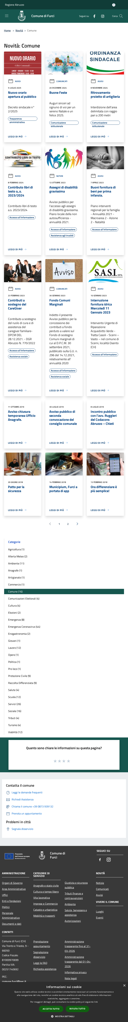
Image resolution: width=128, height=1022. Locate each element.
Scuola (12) (14, 697)
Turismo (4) (14, 725)
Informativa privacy (76, 972)
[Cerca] (121, 16)
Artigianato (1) (16, 577)
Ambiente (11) (16, 563)
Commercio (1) (16, 584)
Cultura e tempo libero (46, 892)
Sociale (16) (14, 711)
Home (7, 30)
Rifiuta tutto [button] (77, 1008)
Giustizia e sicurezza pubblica (76, 885)
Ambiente (70, 904)
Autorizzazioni (73, 921)
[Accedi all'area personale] (113, 5)
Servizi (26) (14, 704)
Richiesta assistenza (44, 969)
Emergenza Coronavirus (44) (24, 627)
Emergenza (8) (16, 620)
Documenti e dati (11, 924)
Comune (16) (15, 591)
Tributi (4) (13, 718)
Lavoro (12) (14, 648)
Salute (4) (13, 690)
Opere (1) (13, 655)
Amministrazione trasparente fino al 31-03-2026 (77, 946)
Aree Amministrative (14, 889)
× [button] (124, 985)
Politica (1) (14, 662)
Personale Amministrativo (11, 915)
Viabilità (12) (15, 732)
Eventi (99, 918)
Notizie (59, 176)
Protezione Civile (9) (19, 676)
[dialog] (64, 1002)
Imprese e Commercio (45, 904)
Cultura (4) (14, 606)
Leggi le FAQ (40, 963)
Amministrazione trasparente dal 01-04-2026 (78, 961)
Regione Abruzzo (14, 5)
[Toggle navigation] (7, 16)
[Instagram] (101, 16)
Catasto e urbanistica (45, 910)
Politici (6, 907)
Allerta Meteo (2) (17, 556)
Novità (19, 30)
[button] (64, 1016)
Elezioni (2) (14, 613)
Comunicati (61, 81)
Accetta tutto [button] (51, 1008)
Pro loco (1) (14, 669)
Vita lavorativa (41, 898)
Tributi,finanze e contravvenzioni (74, 895)
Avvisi (18, 81)
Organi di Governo (12, 883)
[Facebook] (93, 16)
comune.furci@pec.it (14, 981)
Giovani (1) (14, 641)
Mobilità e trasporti (44, 916)
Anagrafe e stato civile (46, 886)
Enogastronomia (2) (19, 634)
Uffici (5, 895)
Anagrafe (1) (15, 570)
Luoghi (100, 912)
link (96, 1001)
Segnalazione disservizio (40, 954)
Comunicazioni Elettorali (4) (23, 599)
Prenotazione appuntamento (41, 943)
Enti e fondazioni (11, 901)
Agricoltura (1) (16, 549)
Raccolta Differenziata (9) (22, 683)
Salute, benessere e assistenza (76, 912)
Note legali (71, 978)
